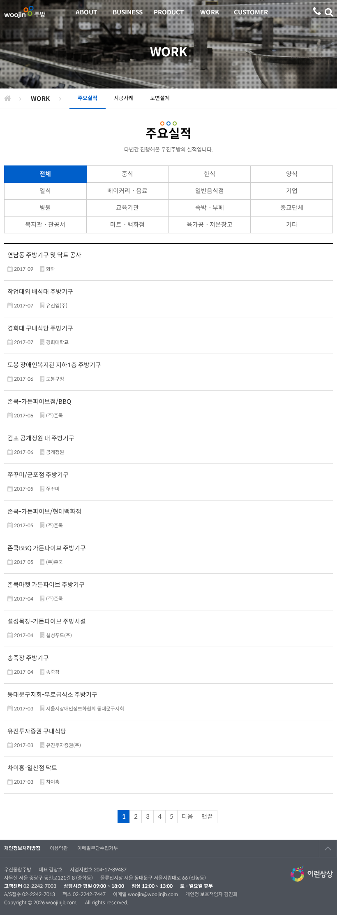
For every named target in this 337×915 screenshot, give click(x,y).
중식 (127, 174)
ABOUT (86, 12)
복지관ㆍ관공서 (45, 224)
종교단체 (291, 208)
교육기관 (127, 208)
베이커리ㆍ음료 (127, 191)
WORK (209, 12)
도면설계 (160, 98)
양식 (292, 174)
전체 (45, 174)
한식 (209, 174)
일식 (45, 191)
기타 (292, 224)
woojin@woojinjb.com (153, 894)
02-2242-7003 (39, 886)
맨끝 (207, 816)
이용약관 (59, 848)
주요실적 (87, 98)
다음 (187, 816)
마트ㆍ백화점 (127, 224)
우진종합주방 (24, 12)
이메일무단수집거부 (97, 848)
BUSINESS (128, 12)
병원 (45, 208)
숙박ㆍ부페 (209, 208)
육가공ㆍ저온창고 (210, 224)
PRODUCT (169, 12)
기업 (292, 191)
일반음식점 (209, 191)
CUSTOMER (251, 12)
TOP (328, 848)
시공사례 (124, 98)
